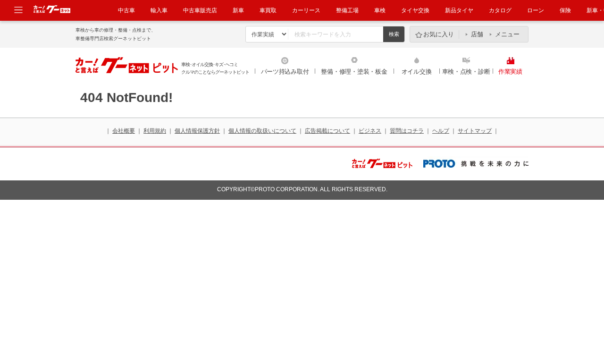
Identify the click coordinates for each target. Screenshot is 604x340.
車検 (380, 10)
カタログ (500, 10)
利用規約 (154, 131)
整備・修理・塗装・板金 (354, 71)
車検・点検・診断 (466, 71)
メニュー (507, 34)
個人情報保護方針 (197, 131)
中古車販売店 (200, 10)
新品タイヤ (459, 10)
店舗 (477, 34)
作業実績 (510, 71)
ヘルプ (440, 131)
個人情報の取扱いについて (262, 131)
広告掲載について (327, 131)
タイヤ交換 (415, 10)
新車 (238, 10)
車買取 (268, 10)
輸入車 (159, 10)
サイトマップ (475, 131)
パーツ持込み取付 (285, 71)
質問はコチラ (407, 131)
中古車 (126, 10)
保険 (565, 10)
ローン (535, 10)
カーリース (306, 10)
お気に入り (438, 34)
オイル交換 (417, 71)
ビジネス (370, 131)
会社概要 (123, 131)
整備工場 (347, 10)
